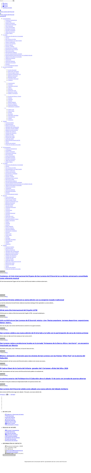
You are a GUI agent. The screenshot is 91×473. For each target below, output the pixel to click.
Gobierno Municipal (10, 23)
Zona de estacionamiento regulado (13, 54)
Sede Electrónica (10, 431)
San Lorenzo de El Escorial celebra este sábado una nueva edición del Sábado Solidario (34, 389)
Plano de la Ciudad (11, 422)
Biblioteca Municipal (12, 76)
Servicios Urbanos (12, 103)
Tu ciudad (5, 35)
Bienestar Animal (12, 77)
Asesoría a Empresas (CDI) (14, 74)
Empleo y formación (10, 220)
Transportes (8, 59)
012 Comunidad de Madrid (11, 65)
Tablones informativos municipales (13, 56)
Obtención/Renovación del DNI (12, 140)
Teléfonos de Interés (10, 187)
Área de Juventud (10, 417)
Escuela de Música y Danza (14, 96)
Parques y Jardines (9, 46)
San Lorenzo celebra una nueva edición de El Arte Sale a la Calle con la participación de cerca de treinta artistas (44, 333)
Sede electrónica (9, 124)
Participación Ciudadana (13, 106)
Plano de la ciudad (9, 51)
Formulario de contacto (12, 452)
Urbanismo (10, 120)
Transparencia (11, 117)
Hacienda (10, 99)
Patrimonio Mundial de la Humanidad (14, 36)
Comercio (10, 80)
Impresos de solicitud (10, 143)
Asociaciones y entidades (11, 48)
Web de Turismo (10, 423)
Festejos (10, 98)
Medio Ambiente (12, 102)
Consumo (10, 84)
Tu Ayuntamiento (7, 18)
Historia (7, 37)
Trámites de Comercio (10, 131)
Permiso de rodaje (9, 264)
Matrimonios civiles (9, 263)
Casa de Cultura (9, 206)
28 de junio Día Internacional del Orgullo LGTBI (18, 310)
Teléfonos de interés (10, 58)
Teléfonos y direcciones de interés (15, 414)
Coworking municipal (13, 86)
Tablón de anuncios (10, 32)
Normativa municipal (10, 29)
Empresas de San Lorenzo (11, 49)
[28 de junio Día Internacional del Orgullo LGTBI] (20, 305)
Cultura (9, 87)
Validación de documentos (11, 130)
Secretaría (10, 114)
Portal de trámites (9, 122)
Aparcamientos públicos (11, 52)
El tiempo (7, 64)
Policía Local (11, 109)
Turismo (10, 118)
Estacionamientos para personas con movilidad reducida (18, 55)
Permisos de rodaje (10, 137)
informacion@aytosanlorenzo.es (15, 450)
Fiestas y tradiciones (10, 42)
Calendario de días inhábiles (12, 128)
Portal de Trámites (9, 247)
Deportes (10, 89)
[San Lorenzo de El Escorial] (7, 11)
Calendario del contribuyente (12, 127)
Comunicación (11, 83)
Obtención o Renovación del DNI (13, 261)
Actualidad (2, 271)
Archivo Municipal (12, 70)
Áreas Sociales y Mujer (13, 73)
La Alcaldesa (8, 21)
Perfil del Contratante (10, 159)
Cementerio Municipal (13, 78)
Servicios (8, 67)
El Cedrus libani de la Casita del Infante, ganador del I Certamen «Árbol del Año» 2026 (34, 368)
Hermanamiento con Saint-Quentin (13, 40)
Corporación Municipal (10, 24)
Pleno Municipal (9, 26)
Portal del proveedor (12, 436)
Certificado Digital (9, 139)
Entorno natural (9, 45)
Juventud (10, 100)
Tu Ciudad (5, 163)
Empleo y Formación (13, 93)
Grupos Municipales (10, 27)
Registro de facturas (10, 125)
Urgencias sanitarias (10, 61)
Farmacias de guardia (10, 62)
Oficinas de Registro (12, 105)
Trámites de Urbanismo (10, 133)
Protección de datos (11, 433)
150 (11, 394)
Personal (7, 232)
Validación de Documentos (13, 437)
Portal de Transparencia (11, 20)
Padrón (7, 141)
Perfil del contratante (10, 30)
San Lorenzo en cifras (10, 39)
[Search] (0, 13)
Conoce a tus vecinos (10, 43)
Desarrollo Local (12, 90)
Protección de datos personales (13, 144)
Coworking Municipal (10, 213)
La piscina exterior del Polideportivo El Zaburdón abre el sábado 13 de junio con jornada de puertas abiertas (43, 378)
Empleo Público (9, 33)
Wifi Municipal (10, 416)
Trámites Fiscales (9, 134)
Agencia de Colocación (13, 71)
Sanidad (10, 112)
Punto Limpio (11, 111)
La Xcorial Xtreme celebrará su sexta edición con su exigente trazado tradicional (32, 300)
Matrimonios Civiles (10, 136)
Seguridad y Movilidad (13, 115)
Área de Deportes (10, 420)
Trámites (5, 121)
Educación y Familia (12, 92)
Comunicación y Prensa (12, 424)
